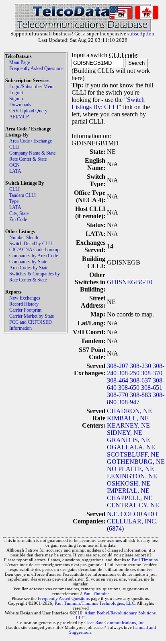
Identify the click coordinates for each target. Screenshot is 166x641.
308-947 (128, 402)
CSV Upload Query (28, 111)
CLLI (14, 147)
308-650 (128, 387)
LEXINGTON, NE (132, 476)
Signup (16, 98)
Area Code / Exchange (30, 141)
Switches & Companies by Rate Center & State (34, 277)
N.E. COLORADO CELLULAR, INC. (132, 518)
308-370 (151, 373)
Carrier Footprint (25, 310)
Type (13, 201)
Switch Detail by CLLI (31, 243)
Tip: (77, 85)
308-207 (117, 365)
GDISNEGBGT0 (129, 282)
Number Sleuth (23, 237)
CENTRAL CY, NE (133, 505)
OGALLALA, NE (131, 447)
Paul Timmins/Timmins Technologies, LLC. (95, 603)
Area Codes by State (28, 268)
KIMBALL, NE (128, 418)
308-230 (140, 365)
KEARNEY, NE (128, 425)
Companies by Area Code (33, 255)
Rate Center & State (28, 159)
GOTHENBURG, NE (136, 461)
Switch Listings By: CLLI (108, 103)
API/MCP (19, 117)
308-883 (140, 394)
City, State (19, 213)
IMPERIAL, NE (128, 490)
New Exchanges (24, 298)
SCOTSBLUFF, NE (133, 454)
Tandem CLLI (22, 195)
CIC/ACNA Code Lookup (34, 249)
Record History (24, 304)
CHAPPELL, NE (129, 497)
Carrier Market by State (31, 316)
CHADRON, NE (129, 410)
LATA (15, 171)
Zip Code (18, 219)
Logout (16, 92)
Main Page (19, 62)
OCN (14, 165)
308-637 (140, 380)
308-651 (151, 387)
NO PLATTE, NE (130, 468)
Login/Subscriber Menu (32, 86)
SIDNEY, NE (124, 432)
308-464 (117, 380)
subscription (140, 34)
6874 (115, 528)
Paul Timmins (145, 559)
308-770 (117, 394)
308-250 (128, 373)
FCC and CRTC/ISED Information (30, 325)
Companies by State (28, 262)
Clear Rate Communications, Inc (114, 622)
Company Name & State (32, 153)
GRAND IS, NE (128, 439)
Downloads (20, 105)
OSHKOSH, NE (128, 483)
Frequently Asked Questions (36, 68)
